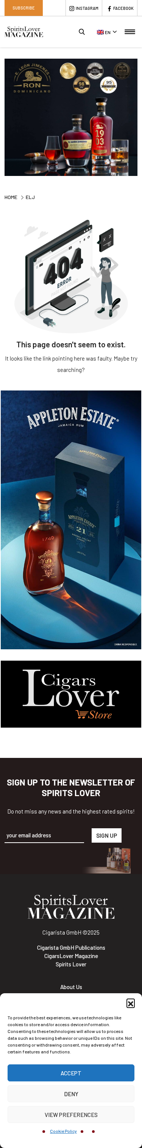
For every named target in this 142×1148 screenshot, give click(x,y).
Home (11, 197)
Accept (71, 1073)
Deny (71, 1093)
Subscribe (23, 7)
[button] (130, 1002)
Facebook (123, 8)
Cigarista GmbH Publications (71, 947)
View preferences (71, 1114)
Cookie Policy (63, 1131)
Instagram (87, 8)
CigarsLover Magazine (71, 955)
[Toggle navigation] (129, 31)
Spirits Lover (71, 964)
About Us (71, 986)
